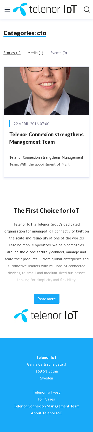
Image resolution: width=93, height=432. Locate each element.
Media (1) (35, 52)
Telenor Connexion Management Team (46, 406)
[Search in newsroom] (86, 9)
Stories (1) (12, 52)
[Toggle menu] (7, 9)
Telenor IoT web (47, 392)
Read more (46, 298)
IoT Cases (46, 399)
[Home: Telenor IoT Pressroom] (45, 9)
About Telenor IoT (46, 413)
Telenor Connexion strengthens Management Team (46, 138)
